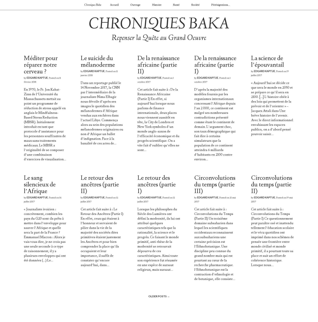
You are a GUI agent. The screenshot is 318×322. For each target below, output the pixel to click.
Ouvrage (135, 4)
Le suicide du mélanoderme (98, 61)
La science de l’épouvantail (267, 61)
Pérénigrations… (220, 4)
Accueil (114, 4)
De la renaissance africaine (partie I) (215, 64)
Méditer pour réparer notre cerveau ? (41, 64)
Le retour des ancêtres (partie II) (100, 184)
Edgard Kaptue (37, 77)
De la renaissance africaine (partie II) (158, 64)
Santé (176, 4)
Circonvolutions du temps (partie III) (214, 184)
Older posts (159, 296)
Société (195, 4)
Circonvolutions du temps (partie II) (271, 184)
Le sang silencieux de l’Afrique (40, 184)
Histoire (156, 4)
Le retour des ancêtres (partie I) (156, 184)
